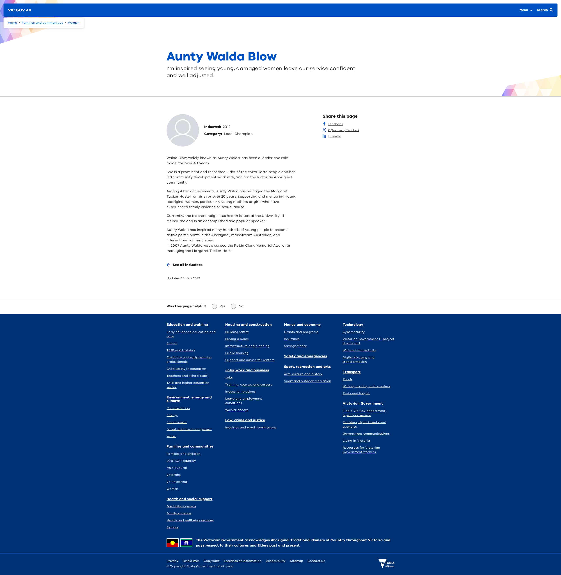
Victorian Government (363, 403)
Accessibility (276, 561)
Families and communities (42, 23)
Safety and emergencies (305, 356)
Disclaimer (191, 561)
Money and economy (302, 324)
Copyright (212, 561)
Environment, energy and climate (189, 399)
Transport (352, 372)
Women (74, 23)
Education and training (187, 324)
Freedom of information (243, 561)
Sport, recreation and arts (307, 366)
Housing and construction (248, 324)
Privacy (172, 561)
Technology (353, 324)
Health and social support (190, 499)
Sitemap (296, 561)
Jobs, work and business (247, 370)
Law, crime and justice (245, 420)
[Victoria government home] (386, 563)
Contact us (316, 561)
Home (12, 23)
